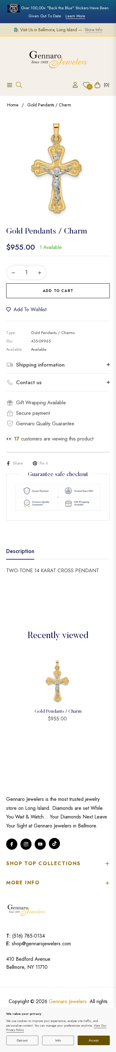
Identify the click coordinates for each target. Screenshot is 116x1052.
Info (58, 1040)
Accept (94, 1040)
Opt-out (22, 1040)
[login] (72, 85)
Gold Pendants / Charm (58, 711)
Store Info (93, 30)
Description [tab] (20, 551)
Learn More (75, 16)
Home (12, 105)
